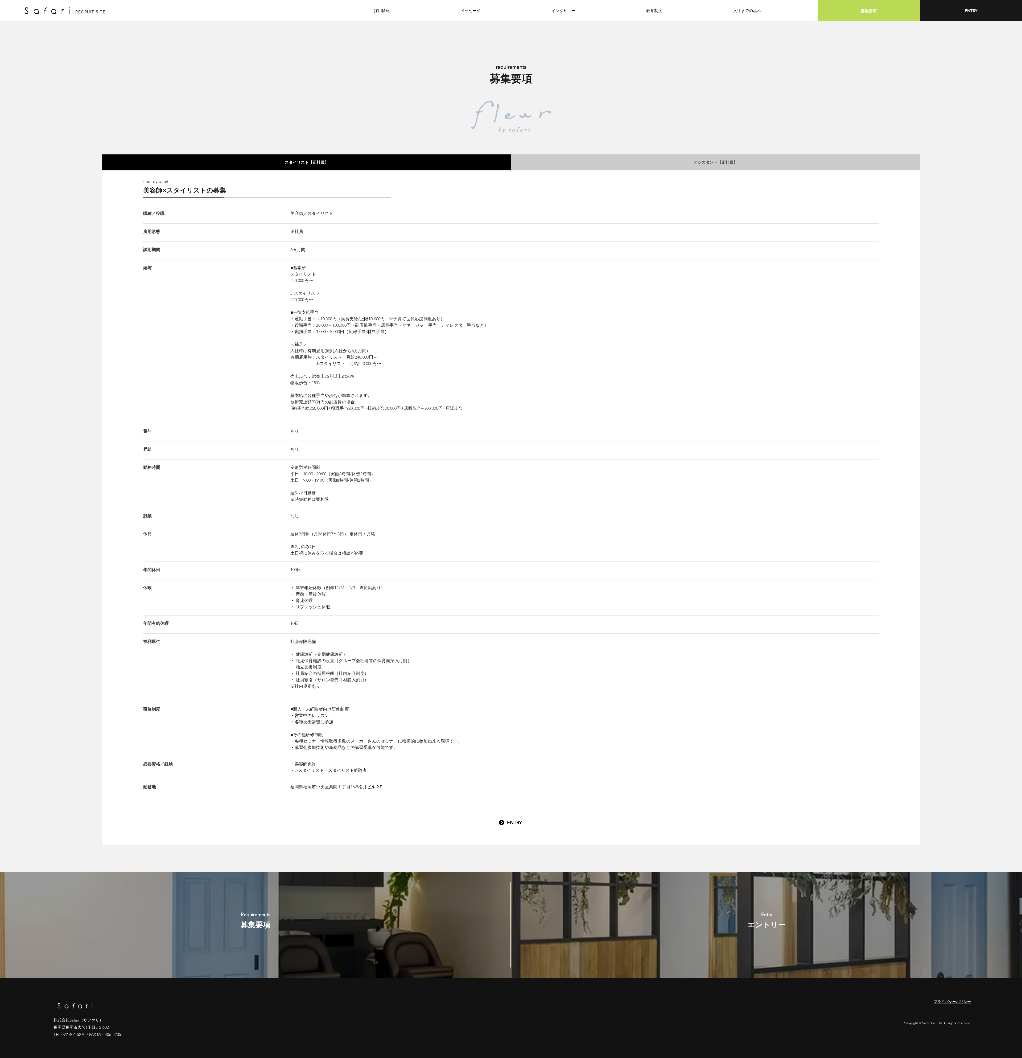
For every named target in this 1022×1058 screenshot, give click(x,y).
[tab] (306, 162)
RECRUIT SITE (90, 11)
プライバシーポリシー (952, 1001)
